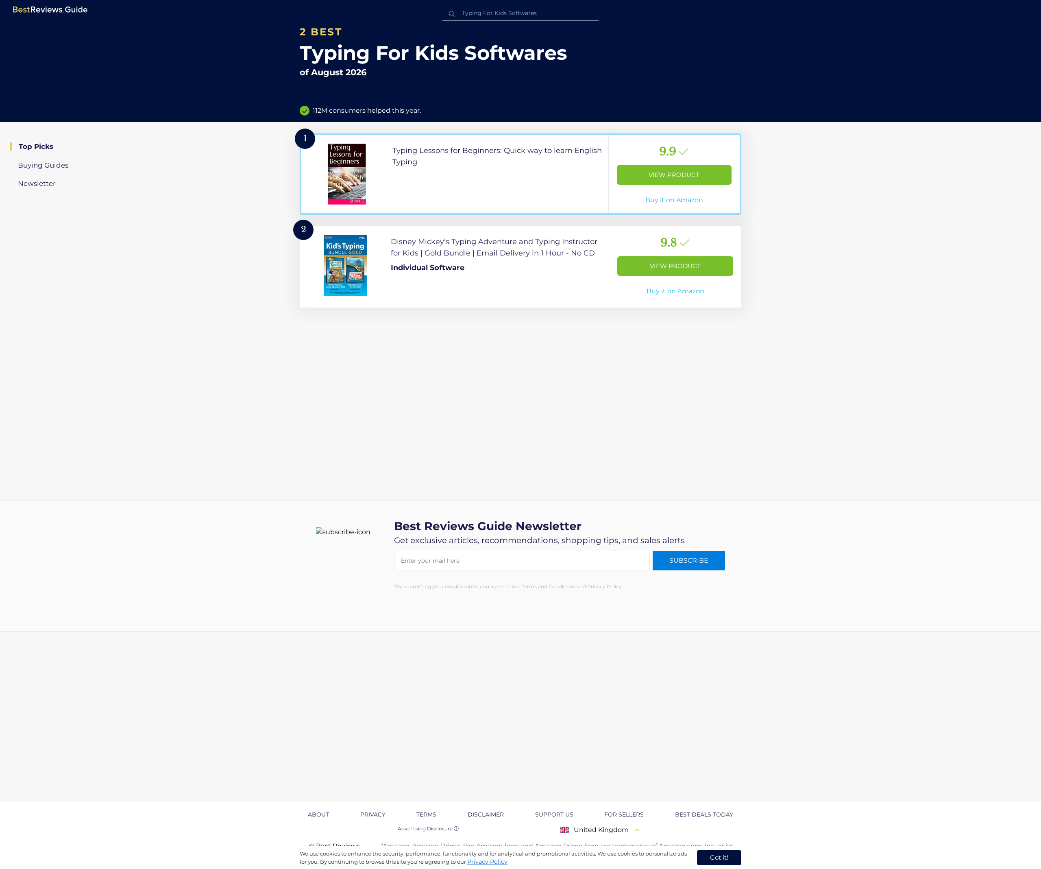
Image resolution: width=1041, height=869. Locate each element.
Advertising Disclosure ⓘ (428, 828)
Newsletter (37, 183)
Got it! (719, 857)
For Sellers (624, 814)
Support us (554, 814)
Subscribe (688, 560)
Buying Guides (43, 165)
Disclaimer (486, 814)
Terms (426, 814)
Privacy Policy (487, 861)
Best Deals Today (704, 814)
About (318, 814)
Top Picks (36, 146)
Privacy (372, 814)
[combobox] (520, 13)
